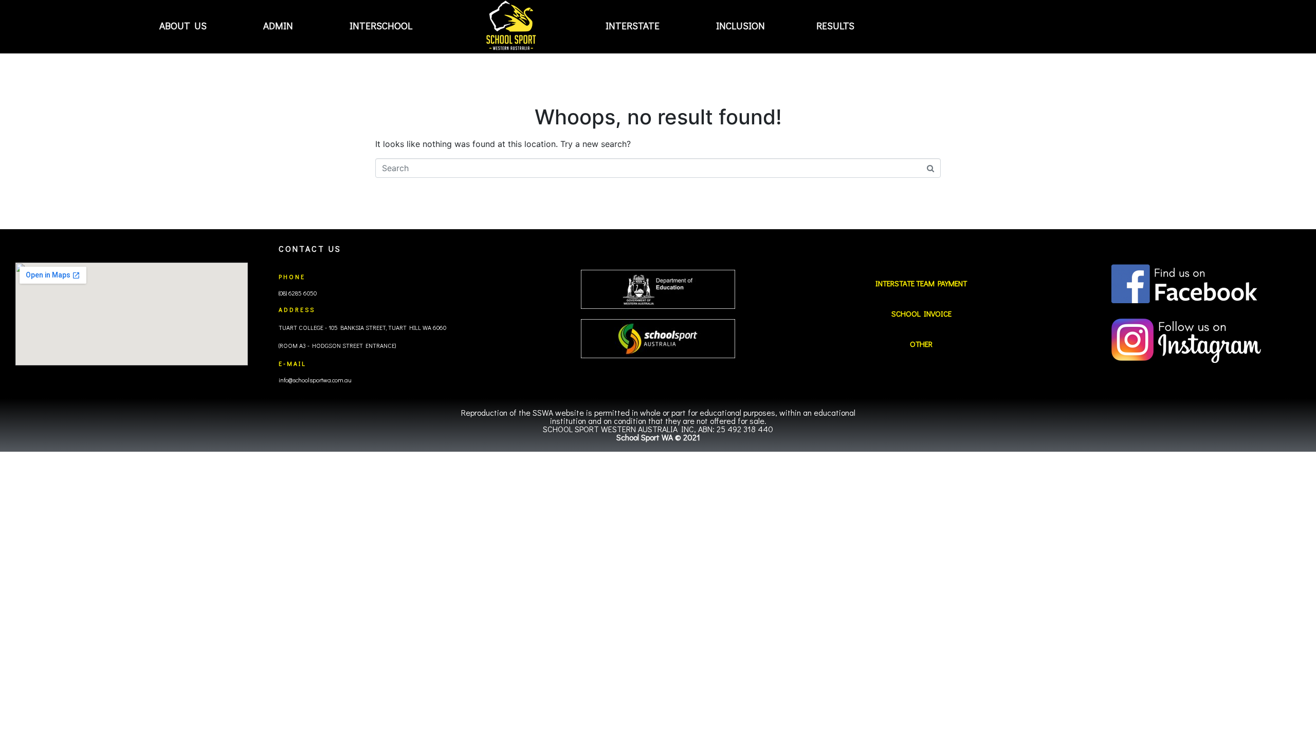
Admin (278, 26)
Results (835, 26)
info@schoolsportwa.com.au (315, 380)
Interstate (633, 26)
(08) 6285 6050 (298, 293)
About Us (183, 26)
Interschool (381, 26)
